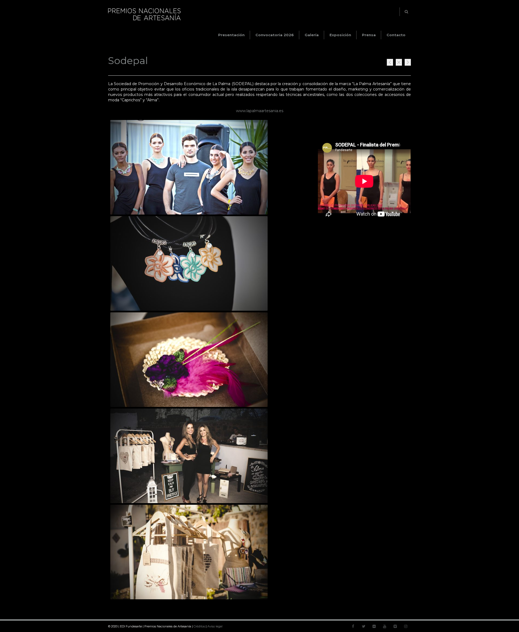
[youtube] (385, 626)
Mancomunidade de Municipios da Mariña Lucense (390, 62)
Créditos (199, 626)
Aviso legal (214, 626)
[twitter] (363, 626)
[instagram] (406, 626)
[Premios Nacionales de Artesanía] (144, 20)
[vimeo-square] (395, 626)
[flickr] (374, 626)
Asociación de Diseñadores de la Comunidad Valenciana (408, 62)
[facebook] (353, 626)
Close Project (399, 62)
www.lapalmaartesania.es (259, 110)
